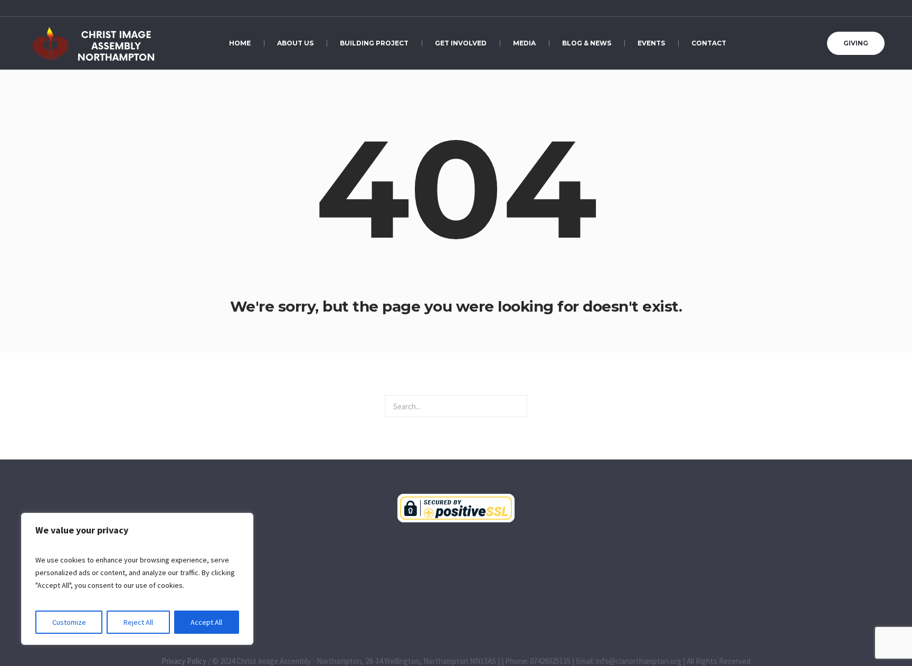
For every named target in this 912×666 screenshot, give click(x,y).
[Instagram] (867, 9)
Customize (69, 622)
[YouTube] (833, 9)
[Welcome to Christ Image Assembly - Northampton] (456, 508)
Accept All (206, 622)
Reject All (138, 622)
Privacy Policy (184, 661)
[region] (137, 579)
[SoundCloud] (856, 9)
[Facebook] (844, 9)
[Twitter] (879, 9)
